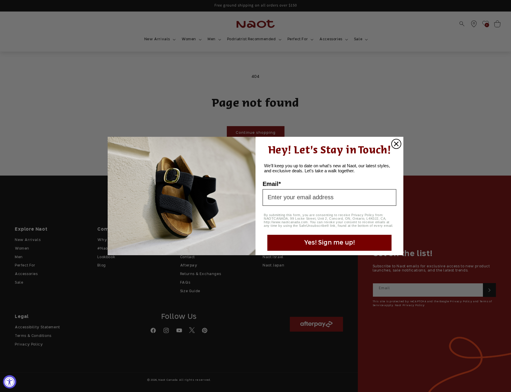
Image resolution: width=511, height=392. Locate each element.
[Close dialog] (396, 144)
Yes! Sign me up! (329, 243)
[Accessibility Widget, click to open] (9, 381)
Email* (272, 184)
